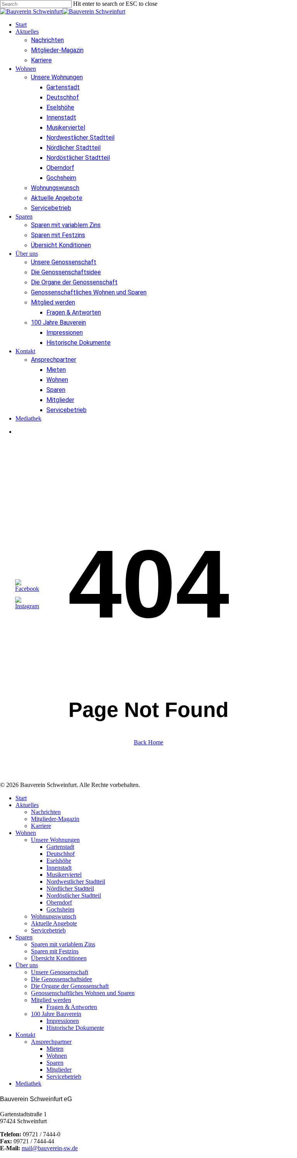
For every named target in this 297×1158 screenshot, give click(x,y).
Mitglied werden (51, 1000)
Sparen (23, 937)
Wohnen (25, 833)
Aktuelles (27, 805)
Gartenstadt (60, 846)
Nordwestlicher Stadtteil (75, 881)
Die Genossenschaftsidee (61, 979)
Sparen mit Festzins (55, 951)
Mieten (54, 1048)
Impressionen (62, 1021)
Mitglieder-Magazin (55, 819)
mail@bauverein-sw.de (50, 1148)
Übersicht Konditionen (59, 958)
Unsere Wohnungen (55, 839)
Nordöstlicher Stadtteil (73, 895)
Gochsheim (60, 909)
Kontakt (25, 1034)
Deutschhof (60, 853)
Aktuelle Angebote (54, 923)
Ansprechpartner (51, 1041)
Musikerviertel (64, 874)
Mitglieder (59, 1069)
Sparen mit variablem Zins (63, 944)
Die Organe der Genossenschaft (70, 986)
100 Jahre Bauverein (56, 1014)
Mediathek (28, 1083)
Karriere (41, 826)
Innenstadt (59, 867)
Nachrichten (46, 812)
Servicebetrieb (48, 930)
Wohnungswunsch (53, 916)
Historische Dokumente (75, 1028)
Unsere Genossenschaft (59, 972)
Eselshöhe (58, 860)
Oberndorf (59, 902)
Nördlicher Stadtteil (70, 888)
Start (21, 798)
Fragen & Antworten (71, 1007)
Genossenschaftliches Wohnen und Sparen (83, 993)
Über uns (26, 965)
